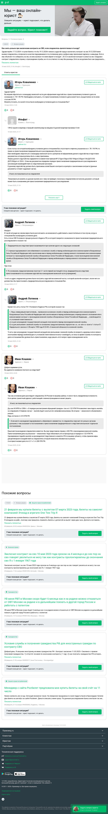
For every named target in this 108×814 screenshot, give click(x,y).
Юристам (7, 741)
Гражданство (12, 592)
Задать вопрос (101, 2)
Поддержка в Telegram (12, 763)
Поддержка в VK (10, 767)
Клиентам (7, 736)
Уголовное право (16, 39)
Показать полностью (12, 523)
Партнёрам (7, 746)
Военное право (13, 547)
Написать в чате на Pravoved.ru (15, 756)
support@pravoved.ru (12, 760)
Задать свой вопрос (93, 209)
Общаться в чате (94, 82)
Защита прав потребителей (41, 503)
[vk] (3, 799)
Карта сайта (6, 794)
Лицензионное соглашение (11, 791)
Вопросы (5, 39)
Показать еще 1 (54, 198)
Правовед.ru (8, 731)
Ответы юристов (10, 72)
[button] (54, 57)
